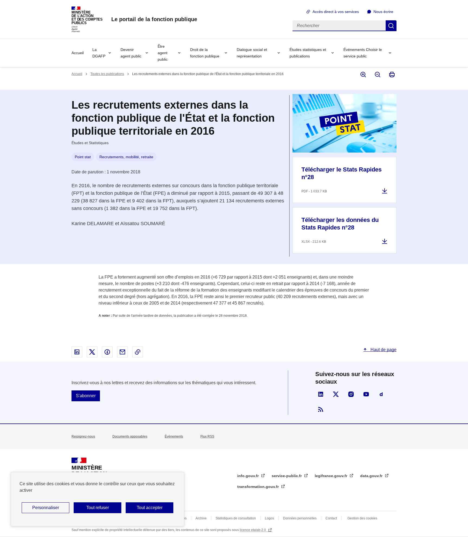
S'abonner (86, 395)
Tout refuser (97, 507)
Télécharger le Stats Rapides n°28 (341, 173)
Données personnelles (300, 518)
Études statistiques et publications (308, 52)
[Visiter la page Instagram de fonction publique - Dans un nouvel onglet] (351, 394)
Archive (201, 518)
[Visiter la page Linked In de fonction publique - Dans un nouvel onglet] (320, 394)
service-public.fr (287, 476)
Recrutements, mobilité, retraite (126, 157)
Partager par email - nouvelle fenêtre (122, 352)
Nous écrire (383, 11)
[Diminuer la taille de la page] (377, 74)
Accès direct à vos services (336, 11)
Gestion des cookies (362, 518)
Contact (331, 518)
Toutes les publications (107, 74)
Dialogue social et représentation (252, 52)
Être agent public (163, 53)
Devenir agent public (131, 52)
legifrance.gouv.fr (331, 476)
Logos (269, 518)
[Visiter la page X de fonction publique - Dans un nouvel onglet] (335, 394)
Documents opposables (129, 436)
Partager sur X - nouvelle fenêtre (92, 352)
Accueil (78, 53)
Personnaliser (45, 507)
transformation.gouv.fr (258, 486)
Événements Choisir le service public (362, 52)
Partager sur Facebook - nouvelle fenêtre (107, 352)
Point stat (83, 157)
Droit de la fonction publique (204, 52)
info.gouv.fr (248, 476)
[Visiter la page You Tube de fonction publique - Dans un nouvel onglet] (366, 394)
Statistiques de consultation (236, 518)
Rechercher (391, 25)
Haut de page (382, 349)
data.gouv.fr (372, 476)
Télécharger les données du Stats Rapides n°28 (340, 223)
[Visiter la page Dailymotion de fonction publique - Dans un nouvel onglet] (381, 394)
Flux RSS (207, 436)
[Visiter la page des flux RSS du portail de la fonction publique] (320, 409)
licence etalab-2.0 (253, 530)
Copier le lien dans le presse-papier (137, 352)
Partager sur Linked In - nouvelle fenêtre (77, 352)
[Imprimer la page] (391, 74)
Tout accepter (149, 507)
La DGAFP (98, 52)
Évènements (174, 436)
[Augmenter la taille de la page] (363, 74)
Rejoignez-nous (83, 436)
